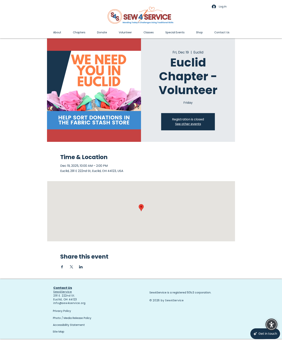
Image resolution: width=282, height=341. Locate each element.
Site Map (58, 332)
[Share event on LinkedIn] (81, 266)
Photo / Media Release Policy (72, 318)
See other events (188, 124)
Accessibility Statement (69, 325)
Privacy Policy (62, 311)
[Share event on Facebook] (62, 266)
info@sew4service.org (69, 303)
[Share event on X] (71, 266)
